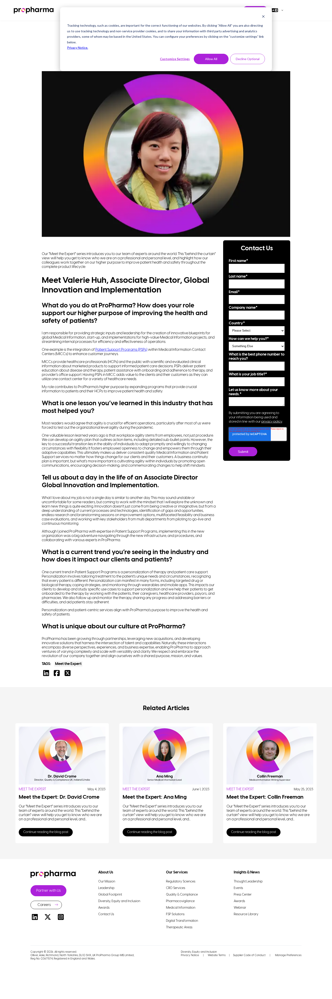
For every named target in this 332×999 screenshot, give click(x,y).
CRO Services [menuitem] (175, 888)
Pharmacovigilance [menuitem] (180, 901)
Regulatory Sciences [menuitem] (180, 881)
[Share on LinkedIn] (47, 674)
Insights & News (247, 872)
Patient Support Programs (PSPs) (121, 350)
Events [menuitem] (238, 888)
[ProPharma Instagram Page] (60, 918)
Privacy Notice (190, 955)
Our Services (177, 872)
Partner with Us (48, 891)
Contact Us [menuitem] (106, 914)
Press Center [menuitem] (243, 894)
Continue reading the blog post (45, 832)
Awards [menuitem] (104, 908)
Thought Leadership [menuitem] (248, 881)
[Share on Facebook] (58, 674)
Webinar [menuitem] (240, 908)
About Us (105, 872)
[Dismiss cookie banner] (263, 17)
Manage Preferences (288, 955)
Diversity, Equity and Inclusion (199, 951)
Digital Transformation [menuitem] (182, 921)
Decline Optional (248, 59)
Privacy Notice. (77, 47)
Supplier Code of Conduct (249, 955)
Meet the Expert (68, 664)
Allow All (211, 59)
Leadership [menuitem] (106, 888)
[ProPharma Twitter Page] (48, 918)
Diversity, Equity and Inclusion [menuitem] (119, 901)
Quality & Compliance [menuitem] (182, 894)
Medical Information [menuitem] (180, 908)
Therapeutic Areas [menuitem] (179, 927)
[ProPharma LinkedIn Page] (34, 918)
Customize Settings (175, 59)
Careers (44, 905)
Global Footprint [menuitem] (110, 894)
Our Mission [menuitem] (106, 881)
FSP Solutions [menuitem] (175, 914)
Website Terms (217, 955)
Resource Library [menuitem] (246, 914)
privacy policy (271, 421)
